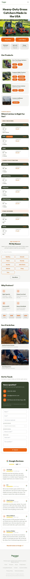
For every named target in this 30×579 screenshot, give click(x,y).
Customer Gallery (23, 567)
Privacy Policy (9, 570)
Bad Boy (8, 256)
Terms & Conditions (19, 570)
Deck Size (5, 434)
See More (16, 102)
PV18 (20, 64)
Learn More (22, 39)
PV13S (15, 90)
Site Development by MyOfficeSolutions (15, 575)
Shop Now (8, 39)
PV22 (15, 67)
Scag (22, 268)
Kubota (8, 268)
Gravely (22, 260)
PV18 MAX (21, 76)
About (16, 564)
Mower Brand (7, 423)
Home (5, 564)
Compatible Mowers (7, 567)
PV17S (21, 90)
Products (11, 564)
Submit (16, 449)
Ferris (8, 260)
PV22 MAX (21, 79)
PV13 (15, 64)
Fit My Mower (23, 564)
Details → (25, 124)
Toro (8, 272)
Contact (15, 567)
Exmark (22, 256)
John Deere (22, 264)
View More (15, 277)
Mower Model (7, 429)
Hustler (8, 264)
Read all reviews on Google (14, 545)
